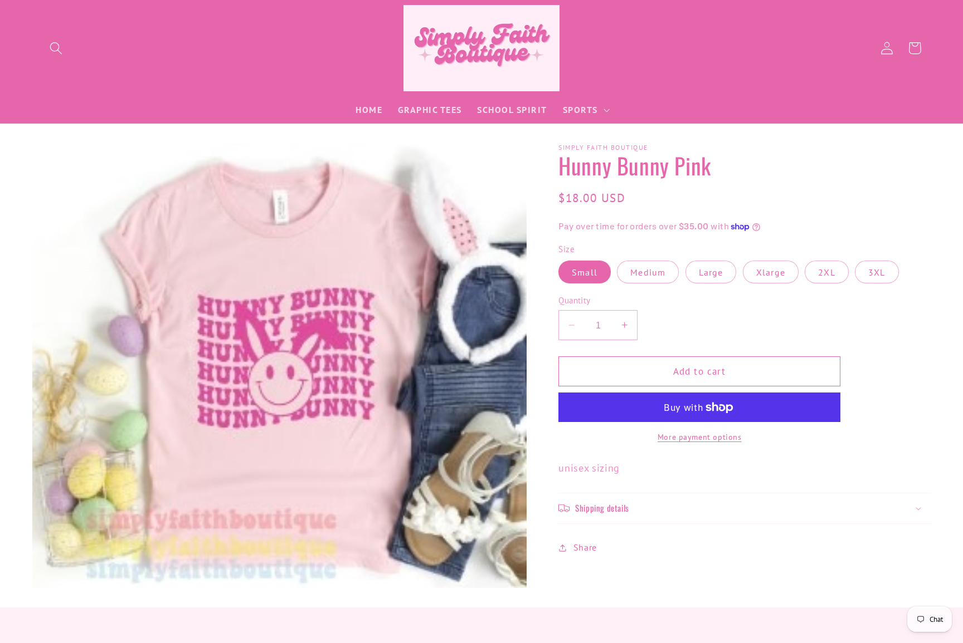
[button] (56, 48)
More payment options (700, 437)
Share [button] (585, 547)
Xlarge (770, 272)
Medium (647, 272)
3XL (876, 272)
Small (584, 272)
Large (711, 272)
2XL (826, 272)
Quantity (574, 300)
